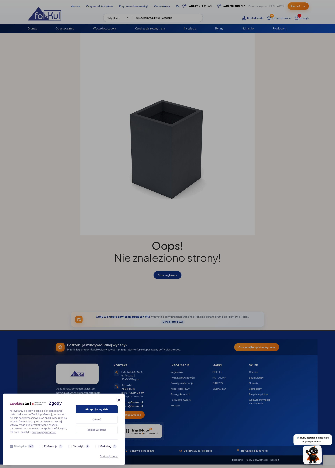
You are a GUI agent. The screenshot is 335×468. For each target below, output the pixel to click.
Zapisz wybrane (96, 429)
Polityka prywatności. (44, 432)
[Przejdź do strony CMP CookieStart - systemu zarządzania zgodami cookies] (28, 403)
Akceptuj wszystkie (96, 409)
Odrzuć (96, 419)
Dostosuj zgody (109, 456)
